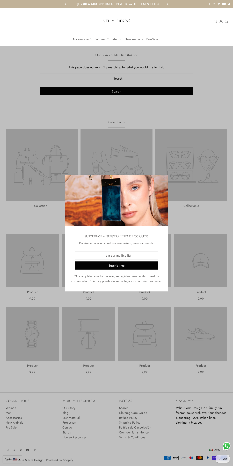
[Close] (164, 178)
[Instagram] (214, 4)
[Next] (167, 4)
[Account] (221, 21)
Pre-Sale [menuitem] (152, 39)
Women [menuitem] (101, 39)
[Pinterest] (219, 4)
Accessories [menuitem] (81, 39)
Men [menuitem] (115, 39)
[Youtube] (224, 4)
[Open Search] (215, 21)
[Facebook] (209, 4)
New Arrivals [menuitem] (134, 39)
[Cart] (226, 21)
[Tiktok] (229, 4)
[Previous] (65, 4)
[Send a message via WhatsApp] (226, 446)
